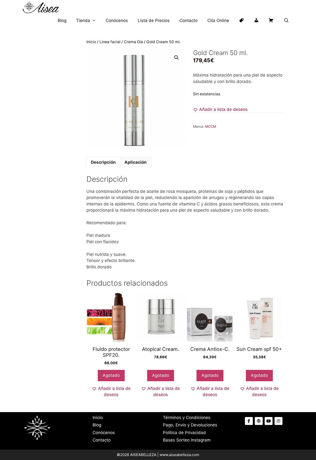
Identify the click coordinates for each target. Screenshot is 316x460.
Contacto (188, 20)
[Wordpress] (259, 421)
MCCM (210, 126)
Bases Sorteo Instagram (187, 440)
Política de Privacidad (184, 432)
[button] (176, 57)
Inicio (91, 42)
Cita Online (218, 20)
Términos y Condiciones (186, 417)
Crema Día (133, 42)
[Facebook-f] (249, 421)
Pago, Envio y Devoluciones (190, 424)
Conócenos (117, 20)
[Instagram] (278, 421)
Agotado (111, 375)
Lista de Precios (154, 20)
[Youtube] (269, 421)
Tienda (83, 20)
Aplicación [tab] (135, 162)
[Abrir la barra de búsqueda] (286, 20)
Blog (62, 20)
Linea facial (109, 42)
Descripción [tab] (103, 162)
